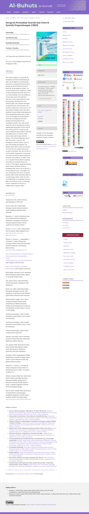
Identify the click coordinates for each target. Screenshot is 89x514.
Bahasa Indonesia (67, 212)
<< (6, 470)
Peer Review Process (68, 52)
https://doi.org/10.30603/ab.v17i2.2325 (20, 56)
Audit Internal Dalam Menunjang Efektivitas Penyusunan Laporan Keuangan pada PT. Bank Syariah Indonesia (32, 424)
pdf (40, 65)
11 (20, 470)
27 (48, 470)
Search (41, 12)
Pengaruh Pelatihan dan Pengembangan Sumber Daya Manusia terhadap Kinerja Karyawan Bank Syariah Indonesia (33, 412)
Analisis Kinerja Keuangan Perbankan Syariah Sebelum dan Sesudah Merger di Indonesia (30, 434)
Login (58, 12)
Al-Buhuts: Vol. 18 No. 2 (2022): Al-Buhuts (36, 414)
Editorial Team (66, 35)
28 (50, 470)
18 (32, 470)
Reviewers (65, 38)
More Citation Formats (45, 98)
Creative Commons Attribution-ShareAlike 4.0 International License (46, 146)
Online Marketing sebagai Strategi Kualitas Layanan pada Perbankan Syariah (31, 458)
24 (43, 470)
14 (25, 470)
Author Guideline (67, 55)
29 (51, 470)
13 (24, 470)
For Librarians (66, 228)
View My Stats (72, 151)
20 (36, 470)
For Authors (65, 225)
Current (16, 12)
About (34, 12)
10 (18, 470)
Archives (26, 12)
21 (37, 470)
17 (30, 470)
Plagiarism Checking (68, 45)
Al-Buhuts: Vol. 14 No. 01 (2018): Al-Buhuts (21, 450)
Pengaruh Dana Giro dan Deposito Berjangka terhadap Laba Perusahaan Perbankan (32, 465)
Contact (64, 32)
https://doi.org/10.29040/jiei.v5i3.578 (16, 250)
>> (56, 470)
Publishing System (67, 59)
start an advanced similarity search (24, 474)
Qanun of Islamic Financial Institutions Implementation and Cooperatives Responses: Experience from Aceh (32, 429)
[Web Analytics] (65, 151)
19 (34, 470)
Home (9, 12)
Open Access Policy (67, 62)
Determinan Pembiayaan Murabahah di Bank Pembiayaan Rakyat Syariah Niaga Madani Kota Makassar (33, 417)
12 (22, 470)
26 (46, 470)
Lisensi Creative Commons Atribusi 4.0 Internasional (41, 504)
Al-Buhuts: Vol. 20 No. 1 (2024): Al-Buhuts (45, 466)
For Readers (65, 222)
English (64, 210)
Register (50, 12)
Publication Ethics (67, 42)
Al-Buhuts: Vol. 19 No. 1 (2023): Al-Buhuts (35, 431)
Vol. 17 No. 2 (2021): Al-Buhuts (26, 18)
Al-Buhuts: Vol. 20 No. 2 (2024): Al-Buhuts (28, 419)
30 (53, 470)
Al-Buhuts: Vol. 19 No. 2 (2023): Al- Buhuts (31, 436)
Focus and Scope (67, 49)
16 (29, 470)
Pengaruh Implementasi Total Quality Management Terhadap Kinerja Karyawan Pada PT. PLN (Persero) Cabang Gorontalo (32, 453)
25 (44, 470)
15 (27, 470)
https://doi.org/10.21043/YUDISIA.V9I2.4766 (18, 399)
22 (39, 470)
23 (41, 470)
